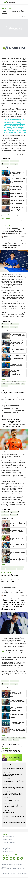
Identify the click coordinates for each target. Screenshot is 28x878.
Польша (8, 566)
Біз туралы (13, 873)
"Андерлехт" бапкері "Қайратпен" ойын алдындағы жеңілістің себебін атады (13, 580)
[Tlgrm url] (18, 858)
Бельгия (23, 737)
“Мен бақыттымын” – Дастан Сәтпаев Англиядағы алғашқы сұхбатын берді (12, 800)
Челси (12, 383)
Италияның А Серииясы (9, 842)
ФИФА (8, 381)
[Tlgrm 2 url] (21, 858)
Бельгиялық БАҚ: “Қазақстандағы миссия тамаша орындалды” (13, 769)
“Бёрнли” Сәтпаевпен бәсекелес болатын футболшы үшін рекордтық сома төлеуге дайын (12, 398)
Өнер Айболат (7, 236)
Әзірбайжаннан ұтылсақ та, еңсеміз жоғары (12, 220)
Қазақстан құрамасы (15, 381)
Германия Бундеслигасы (9, 840)
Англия (23, 381)
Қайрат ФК (4, 739)
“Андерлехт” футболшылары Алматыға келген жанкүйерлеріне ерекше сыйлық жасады (14, 823)
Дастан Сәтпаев (5, 383)
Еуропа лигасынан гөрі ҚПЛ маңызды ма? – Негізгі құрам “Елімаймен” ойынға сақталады (13, 781)
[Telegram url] (14, 858)
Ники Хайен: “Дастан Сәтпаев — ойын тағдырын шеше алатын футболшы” (14, 811)
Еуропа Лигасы (6, 848)
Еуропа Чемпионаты (8, 851)
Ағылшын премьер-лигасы (9, 838)
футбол (3, 381)
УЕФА (8, 737)
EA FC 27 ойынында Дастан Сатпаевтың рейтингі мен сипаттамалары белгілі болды (13, 574)
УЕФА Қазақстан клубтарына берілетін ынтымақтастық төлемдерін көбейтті (10, 751)
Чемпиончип (4, 385)
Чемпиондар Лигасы (8, 847)
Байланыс (19, 873)
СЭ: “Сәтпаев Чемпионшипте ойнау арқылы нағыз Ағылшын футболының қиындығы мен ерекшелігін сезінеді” (13, 392)
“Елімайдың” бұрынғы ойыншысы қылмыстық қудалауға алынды (13, 817)
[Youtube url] (11, 858)
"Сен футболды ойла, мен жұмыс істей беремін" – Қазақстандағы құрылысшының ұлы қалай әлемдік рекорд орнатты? (14, 787)
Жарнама (24, 873)
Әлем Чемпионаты (7, 850)
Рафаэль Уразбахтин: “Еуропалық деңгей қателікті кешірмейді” (12, 775)
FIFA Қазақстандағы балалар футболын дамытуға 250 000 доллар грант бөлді (12, 794)
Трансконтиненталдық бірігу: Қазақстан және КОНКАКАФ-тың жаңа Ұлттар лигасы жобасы (14, 805)
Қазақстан (17, 383)
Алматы (10, 739)
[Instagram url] (7, 858)
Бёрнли (22, 383)
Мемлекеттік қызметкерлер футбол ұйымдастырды (13, 215)
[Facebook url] (3, 858)
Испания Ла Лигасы (7, 839)
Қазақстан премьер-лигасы (9, 836)
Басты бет (4, 8)
